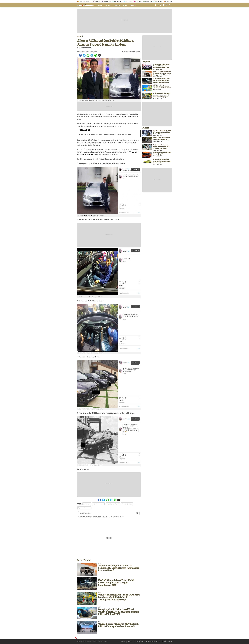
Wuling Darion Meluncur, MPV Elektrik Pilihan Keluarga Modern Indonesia (118, 625)
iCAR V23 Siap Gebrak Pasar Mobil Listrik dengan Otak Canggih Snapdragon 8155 (116, 582)
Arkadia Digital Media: (84, 1)
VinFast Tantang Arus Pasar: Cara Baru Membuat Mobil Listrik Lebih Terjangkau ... (161, 95)
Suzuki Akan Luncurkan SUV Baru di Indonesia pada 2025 (162, 138)
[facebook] (80, 55)
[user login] (155, 6)
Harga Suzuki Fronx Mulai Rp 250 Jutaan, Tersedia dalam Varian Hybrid (162, 132)
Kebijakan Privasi (167, 641)
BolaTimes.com (118, 1)
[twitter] (84, 55)
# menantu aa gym (98, 504)
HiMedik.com (158, 1)
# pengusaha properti (84, 508)
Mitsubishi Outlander (87, 154)
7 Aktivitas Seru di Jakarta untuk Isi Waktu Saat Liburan (162, 87)
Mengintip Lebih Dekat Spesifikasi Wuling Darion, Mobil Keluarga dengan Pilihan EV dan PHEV (118, 612)
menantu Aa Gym (88, 215)
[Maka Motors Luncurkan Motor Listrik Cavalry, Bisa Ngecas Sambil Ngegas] (147, 147)
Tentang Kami (139, 641)
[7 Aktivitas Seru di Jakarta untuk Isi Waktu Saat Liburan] (147, 88)
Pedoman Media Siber (152, 641)
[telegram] (92, 55)
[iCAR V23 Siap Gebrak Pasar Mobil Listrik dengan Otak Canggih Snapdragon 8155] (87, 583)
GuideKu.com (148, 1)
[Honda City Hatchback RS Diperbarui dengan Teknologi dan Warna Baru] (147, 162)
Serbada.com (168, 1)
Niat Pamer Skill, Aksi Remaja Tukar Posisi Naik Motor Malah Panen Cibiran (106, 134)
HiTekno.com (129, 1)
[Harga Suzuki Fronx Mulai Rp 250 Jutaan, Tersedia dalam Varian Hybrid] (147, 133)
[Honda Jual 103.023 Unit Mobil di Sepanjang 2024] (147, 155)
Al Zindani (128, 116)
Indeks (133, 5)
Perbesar (136, 60)
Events (117, 5)
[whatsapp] (96, 55)
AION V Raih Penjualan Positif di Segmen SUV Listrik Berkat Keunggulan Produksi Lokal (118, 568)
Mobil (100, 5)
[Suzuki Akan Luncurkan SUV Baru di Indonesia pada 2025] (147, 140)
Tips (125, 5)
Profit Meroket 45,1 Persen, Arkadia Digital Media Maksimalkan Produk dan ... (161, 66)
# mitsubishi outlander (113, 504)
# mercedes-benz (127, 504)
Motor (108, 5)
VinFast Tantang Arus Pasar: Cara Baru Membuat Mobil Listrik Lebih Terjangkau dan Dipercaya (119, 597)
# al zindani (87, 504)
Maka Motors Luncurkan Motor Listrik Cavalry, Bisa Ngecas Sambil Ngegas (161, 146)
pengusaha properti (97, 126)
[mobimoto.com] (86, 4)
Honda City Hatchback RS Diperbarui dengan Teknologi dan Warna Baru (162, 161)
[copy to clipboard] (100, 55)
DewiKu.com (138, 1)
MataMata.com (107, 1)
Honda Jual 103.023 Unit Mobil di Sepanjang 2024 (162, 153)
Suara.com (97, 1)
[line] (88, 55)
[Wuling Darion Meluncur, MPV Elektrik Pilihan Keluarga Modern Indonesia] (87, 627)
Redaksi (130, 641)
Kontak (123, 641)
